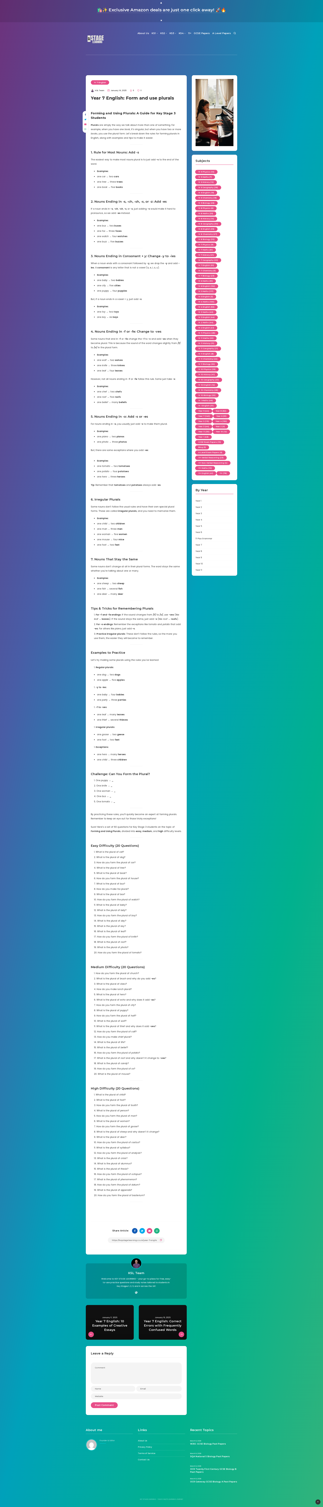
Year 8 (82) (221, 411)
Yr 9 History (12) (206, 182)
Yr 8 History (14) (206, 219)
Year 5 (199, 526)
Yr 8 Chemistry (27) (207, 234)
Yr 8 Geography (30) (208, 224)
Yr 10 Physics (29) (207, 369)
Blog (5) (202, 447)
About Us (143, 33)
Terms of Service (146, 1453)
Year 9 (199, 557)
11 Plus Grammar (204, 538)
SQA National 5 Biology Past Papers (210, 1456)
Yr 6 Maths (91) (205, 281)
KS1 (154, 33)
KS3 (171, 33)
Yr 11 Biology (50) (206, 364)
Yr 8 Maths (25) (205, 213)
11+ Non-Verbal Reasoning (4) (212, 463)
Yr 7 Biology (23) (206, 276)
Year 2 (199, 507)
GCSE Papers (202, 33)
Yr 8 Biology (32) (206, 239)
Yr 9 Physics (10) (206, 172)
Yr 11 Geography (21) (208, 348)
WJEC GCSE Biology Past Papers (208, 1444)
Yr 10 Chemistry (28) (208, 390)
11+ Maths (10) (205, 468)
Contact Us (144, 1459)
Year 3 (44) (203, 426)
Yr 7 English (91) (206, 265)
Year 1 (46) (203, 437)
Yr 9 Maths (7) (205, 177)
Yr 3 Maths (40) (205, 312)
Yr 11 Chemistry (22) (207, 359)
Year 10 (199, 563)
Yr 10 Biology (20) (207, 395)
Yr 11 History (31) (206, 343)
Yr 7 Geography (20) (208, 260)
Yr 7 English (100, 82)
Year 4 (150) (221, 421)
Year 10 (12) (221, 431)
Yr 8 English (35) (206, 229)
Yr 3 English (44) (206, 317)
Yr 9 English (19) (206, 193)
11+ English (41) (205, 473)
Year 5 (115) (203, 421)
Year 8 (199, 551)
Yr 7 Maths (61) (205, 250)
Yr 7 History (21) (206, 255)
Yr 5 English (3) (205, 296)
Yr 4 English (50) (206, 307)
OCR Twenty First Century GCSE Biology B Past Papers (213, 1470)
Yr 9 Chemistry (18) (207, 198)
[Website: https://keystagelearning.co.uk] (136, 1292)
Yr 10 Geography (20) (208, 380)
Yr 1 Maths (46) (205, 400)
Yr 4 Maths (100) (206, 302)
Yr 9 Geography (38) (208, 187)
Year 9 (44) (203, 411)
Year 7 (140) (204, 416)
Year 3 (199, 513)
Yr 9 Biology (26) (206, 203)
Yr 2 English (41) (206, 328)
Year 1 (198, 500)
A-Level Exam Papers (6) (210, 452)
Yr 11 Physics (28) (206, 333)
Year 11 (199, 570)
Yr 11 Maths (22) (205, 338)
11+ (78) (223, 473)
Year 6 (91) (221, 416)
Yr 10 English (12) (206, 385)
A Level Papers (221, 33)
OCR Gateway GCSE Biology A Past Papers (213, 1482)
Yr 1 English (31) (206, 406)
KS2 (162, 33)
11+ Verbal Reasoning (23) (211, 457)
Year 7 (199, 544)
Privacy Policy (145, 1447)
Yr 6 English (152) (206, 286)
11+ (189, 33)
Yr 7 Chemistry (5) (207, 271)
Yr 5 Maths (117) (205, 291)
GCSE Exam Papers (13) (209, 442)
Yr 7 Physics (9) (205, 245)
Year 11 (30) (203, 431)
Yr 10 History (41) (206, 374)
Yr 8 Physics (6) (205, 208)
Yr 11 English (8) (206, 354)
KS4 (181, 33)
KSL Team (136, 1273)
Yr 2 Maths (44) (205, 322)
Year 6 (199, 532)
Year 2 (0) (220, 426)
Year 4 (199, 519)
